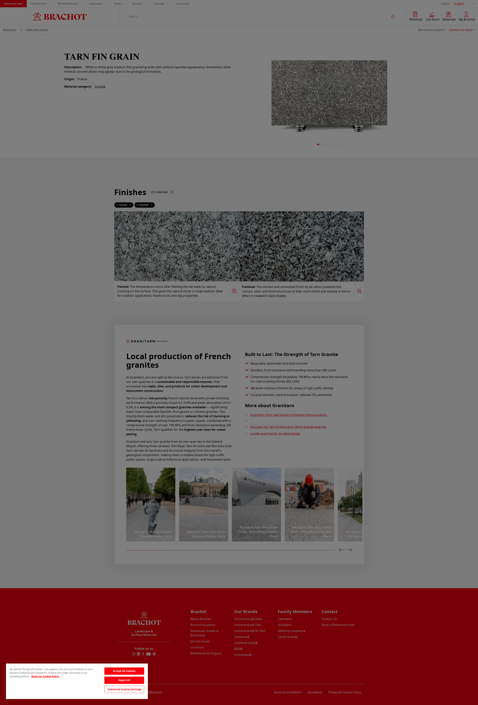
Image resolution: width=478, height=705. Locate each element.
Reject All (124, 680)
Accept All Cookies (124, 671)
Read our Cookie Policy (45, 676)
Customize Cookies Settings (124, 689)
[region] (77, 681)
